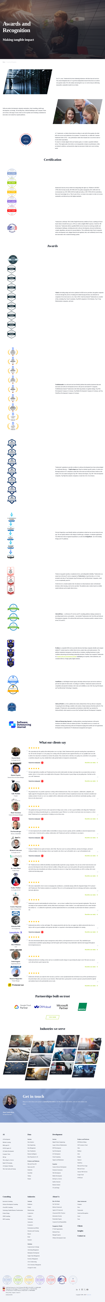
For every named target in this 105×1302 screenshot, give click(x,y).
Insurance (30, 1239)
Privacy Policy (8, 1292)
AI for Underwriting (32, 1261)
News (78, 1207)
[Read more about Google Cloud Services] (22, 1007)
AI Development (6, 1139)
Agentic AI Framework (57, 1210)
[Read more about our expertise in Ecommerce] (21, 1041)
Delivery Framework (57, 1207)
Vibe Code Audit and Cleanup (9, 1169)
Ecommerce (30, 1225)
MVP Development (56, 1148)
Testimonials (80, 1210)
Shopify (79, 1157)
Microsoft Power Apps (82, 1165)
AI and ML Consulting (8, 1207)
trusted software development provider (66, 656)
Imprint (13, 1292)
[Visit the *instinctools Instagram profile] (82, 1289)
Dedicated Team (56, 1232)
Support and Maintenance (58, 1160)
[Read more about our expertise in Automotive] (40, 1060)
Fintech (29, 1207)
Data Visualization (32, 1151)
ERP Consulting (6, 1219)
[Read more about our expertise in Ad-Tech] (61, 1068)
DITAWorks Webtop (81, 1142)
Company (79, 1204)
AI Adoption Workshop (8, 1166)
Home (4, 62)
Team (78, 1219)
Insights (80, 1231)
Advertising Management (33, 1250)
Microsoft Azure (81, 1168)
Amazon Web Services (82, 1171)
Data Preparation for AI (33, 1157)
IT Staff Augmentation (57, 1229)
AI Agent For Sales (32, 1267)
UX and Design (55, 1187)
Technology (30, 1219)
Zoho (78, 1154)
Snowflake (30, 1173)
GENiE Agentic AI (7, 1148)
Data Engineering (31, 1145)
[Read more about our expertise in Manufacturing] (37, 1074)
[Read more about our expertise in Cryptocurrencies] (64, 1055)
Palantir (29, 1178)
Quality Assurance (56, 1181)
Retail (29, 1237)
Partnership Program (57, 1219)
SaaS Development (56, 1151)
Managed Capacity (56, 1235)
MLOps (4, 1157)
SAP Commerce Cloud (82, 1145)
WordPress (79, 1162)
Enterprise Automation (57, 1170)
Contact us (81, 1236)
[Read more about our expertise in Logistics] (84, 1071)
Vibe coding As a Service (8, 1160)
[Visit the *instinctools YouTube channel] (87, 1289)
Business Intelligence (32, 1154)
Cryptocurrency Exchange (33, 1247)
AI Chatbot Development (8, 1151)
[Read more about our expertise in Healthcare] (43, 1047)
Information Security (57, 1216)
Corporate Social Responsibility (59, 1222)
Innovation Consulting (7, 1201)
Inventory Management (33, 1258)
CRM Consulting (6, 1216)
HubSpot (79, 1151)
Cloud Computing (56, 1157)
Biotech (29, 1234)
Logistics (30, 1216)
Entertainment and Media (33, 1228)
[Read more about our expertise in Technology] (15, 1068)
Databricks (30, 1170)
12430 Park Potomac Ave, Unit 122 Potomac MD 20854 (17, 1287)
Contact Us (18, 1292)
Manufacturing (31, 1210)
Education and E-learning (33, 1231)
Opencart (79, 1160)
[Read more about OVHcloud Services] (42, 1007)
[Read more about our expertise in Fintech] (18, 1055)
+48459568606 (32, 1290)
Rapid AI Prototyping (7, 1163)
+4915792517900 (33, 1289)
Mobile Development (57, 1176)
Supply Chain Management (34, 1255)
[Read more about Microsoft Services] (62, 1007)
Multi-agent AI (6, 1145)
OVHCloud (79, 1177)
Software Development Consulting (10, 1204)
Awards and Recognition (82, 1213)
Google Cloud (80, 1174)
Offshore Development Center (59, 1238)
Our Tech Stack (55, 1204)
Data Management (32, 1148)
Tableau (29, 1176)
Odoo (78, 1148)
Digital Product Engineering (58, 1142)
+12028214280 (38, 1287)
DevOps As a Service (57, 1178)
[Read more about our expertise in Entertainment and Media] (90, 1044)
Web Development (56, 1173)
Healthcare (30, 1204)
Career (78, 1216)
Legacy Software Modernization (59, 1145)
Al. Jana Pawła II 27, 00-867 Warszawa (13, 1290)
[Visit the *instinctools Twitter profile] (85, 1289)
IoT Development (56, 1154)
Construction (30, 1213)
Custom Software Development (59, 1167)
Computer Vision (6, 1154)
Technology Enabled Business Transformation (13, 1210)
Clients (80, 1226)
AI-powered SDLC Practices (58, 1213)
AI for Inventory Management (34, 1264)
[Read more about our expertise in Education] (67, 1041)
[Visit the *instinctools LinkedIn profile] (77, 1289)
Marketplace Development (33, 1252)
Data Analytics (31, 1142)
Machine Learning (7, 1142)
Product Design (6, 1213)
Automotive (30, 1222)
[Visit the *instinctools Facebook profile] (79, 1289)
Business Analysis (56, 1184)
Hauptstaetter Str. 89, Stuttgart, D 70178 (13, 1289)
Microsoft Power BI (32, 1164)
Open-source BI (31, 1167)
